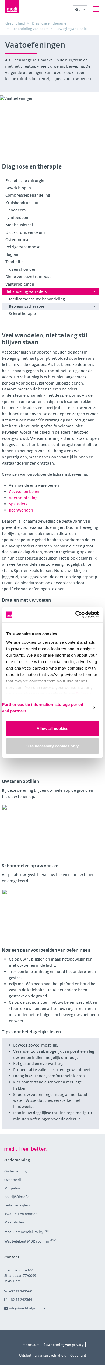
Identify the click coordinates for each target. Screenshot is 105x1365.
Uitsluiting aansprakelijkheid (42, 1355)
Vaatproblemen (19, 284)
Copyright (78, 1355)
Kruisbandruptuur (22, 202)
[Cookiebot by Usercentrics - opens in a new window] (75, 614)
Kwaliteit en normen (20, 1214)
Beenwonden (21, 510)
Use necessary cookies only (52, 746)
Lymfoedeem (17, 217)
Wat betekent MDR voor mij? (27, 1241)
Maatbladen (14, 1222)
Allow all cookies (52, 728)
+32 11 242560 (20, 1291)
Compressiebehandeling (27, 195)
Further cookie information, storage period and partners (42, 707)
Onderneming (15, 1171)
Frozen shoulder (20, 269)
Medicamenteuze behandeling (37, 298)
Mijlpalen (12, 1188)
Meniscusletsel (19, 224)
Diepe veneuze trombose (28, 276)
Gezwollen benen (25, 491)
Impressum (30, 1344)
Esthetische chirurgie (24, 180)
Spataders (18, 503)
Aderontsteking (23, 497)
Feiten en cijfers (17, 1205)
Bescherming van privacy (63, 1344)
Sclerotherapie (22, 313)
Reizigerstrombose (22, 246)
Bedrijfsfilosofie (16, 1197)
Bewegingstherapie (26, 306)
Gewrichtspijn (18, 187)
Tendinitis (14, 261)
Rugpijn (12, 254)
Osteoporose (17, 239)
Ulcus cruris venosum (25, 232)
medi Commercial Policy (23, 1232)
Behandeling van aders (26, 291)
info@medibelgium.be (27, 1308)
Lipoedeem (15, 209)
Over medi (12, 1180)
